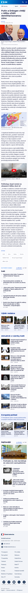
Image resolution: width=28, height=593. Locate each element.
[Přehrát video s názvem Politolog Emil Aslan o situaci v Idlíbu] (14, 170)
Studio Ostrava (18, 561)
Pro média (17, 552)
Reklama (17, 555)
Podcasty (3, 564)
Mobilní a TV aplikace (6, 574)
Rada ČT (17, 564)
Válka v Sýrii (5, 261)
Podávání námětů (19, 570)
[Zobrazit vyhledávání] (23, 2)
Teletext (3, 561)
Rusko (15, 254)
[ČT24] (4, 2)
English (3, 590)
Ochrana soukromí (10, 590)
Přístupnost (19, 590)
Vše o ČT (3, 577)
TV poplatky (4, 558)
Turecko (22, 254)
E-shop (3, 570)
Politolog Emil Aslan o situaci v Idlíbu (10, 178)
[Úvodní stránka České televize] (7, 534)
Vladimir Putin (6, 257)
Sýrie (9, 254)
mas (4, 21)
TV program (4, 552)
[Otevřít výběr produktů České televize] (26, 2)
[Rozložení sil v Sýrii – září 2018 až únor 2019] (14, 119)
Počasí (3, 567)
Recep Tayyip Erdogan (17, 257)
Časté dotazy (18, 574)
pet (2, 21)
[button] (14, 170)
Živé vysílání (4, 555)
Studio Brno (18, 558)
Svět (4, 254)
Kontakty (17, 577)
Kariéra (17, 567)
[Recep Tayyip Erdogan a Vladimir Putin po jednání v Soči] (14, 33)
